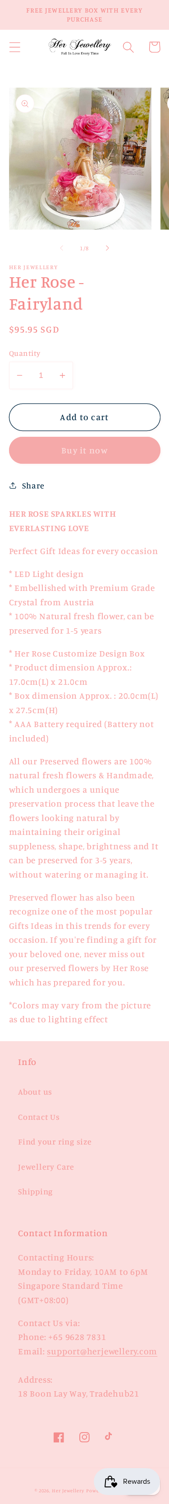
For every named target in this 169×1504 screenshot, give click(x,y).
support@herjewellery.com (102, 1351)
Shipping (35, 1191)
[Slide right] (107, 248)
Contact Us (39, 1117)
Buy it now (84, 450)
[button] (14, 47)
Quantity (25, 353)
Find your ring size (55, 1141)
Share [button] (33, 485)
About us (35, 1091)
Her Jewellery (68, 1490)
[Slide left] (62, 248)
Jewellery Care (46, 1166)
